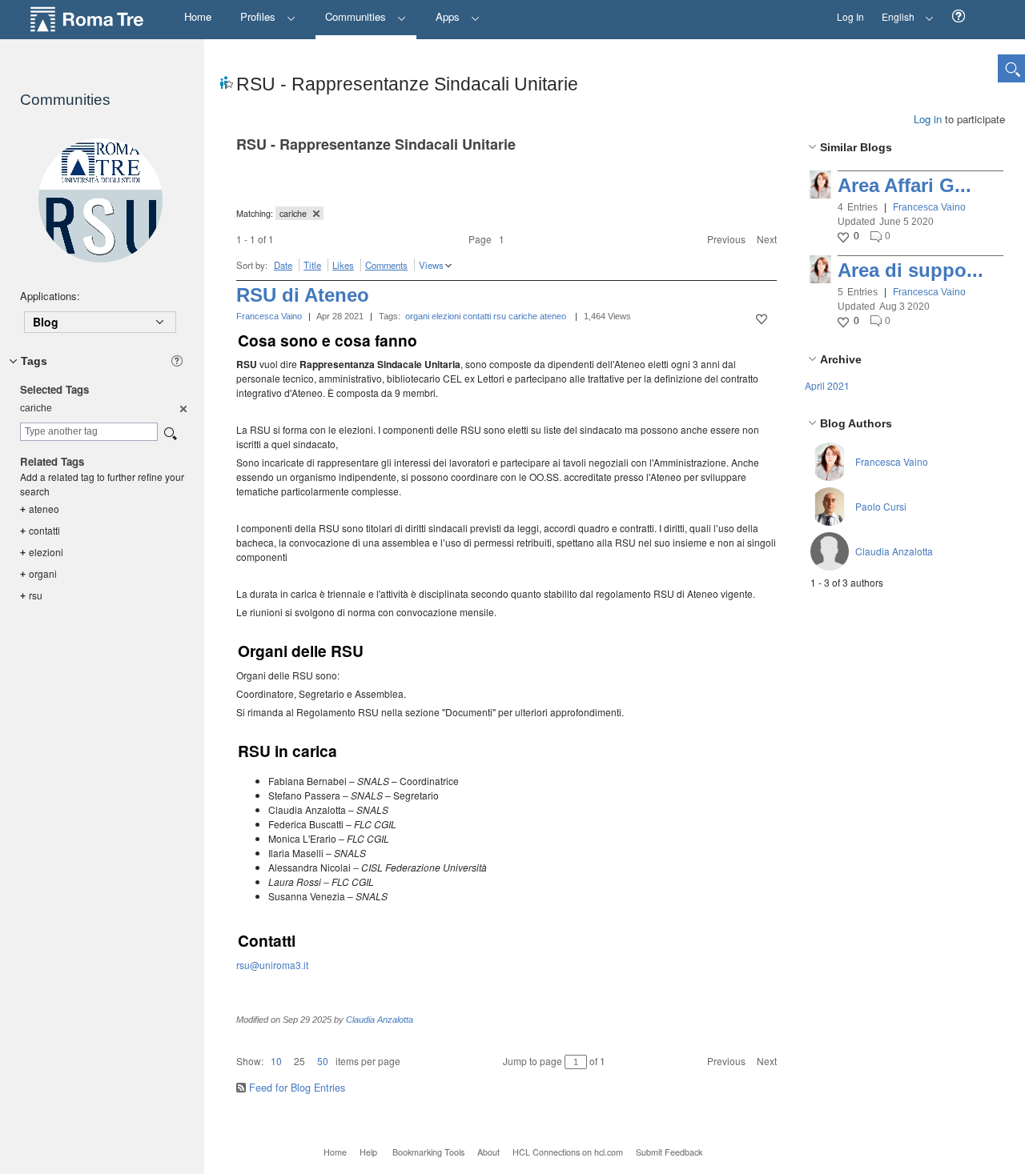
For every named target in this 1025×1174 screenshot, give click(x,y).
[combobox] (89, 432)
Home (335, 1152)
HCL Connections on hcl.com (567, 1152)
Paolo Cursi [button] (880, 506)
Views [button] (431, 264)
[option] (182, 408)
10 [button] (276, 1061)
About (488, 1152)
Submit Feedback (669, 1152)
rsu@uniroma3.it (272, 965)
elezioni (446, 316)
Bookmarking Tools (428, 1152)
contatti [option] (40, 530)
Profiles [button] (259, 16)
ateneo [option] (39, 508)
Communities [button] (357, 16)
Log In (850, 16)
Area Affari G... (904, 185)
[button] (958, 16)
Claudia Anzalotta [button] (894, 551)
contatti (477, 316)
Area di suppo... (910, 270)
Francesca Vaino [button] (929, 207)
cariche (522, 316)
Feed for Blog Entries (297, 1087)
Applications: (50, 295)
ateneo (553, 316)
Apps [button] (449, 16)
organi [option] (38, 573)
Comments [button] (386, 264)
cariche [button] (294, 213)
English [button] (893, 11)
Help (368, 1152)
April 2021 (827, 385)
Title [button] (312, 264)
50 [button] (322, 1061)
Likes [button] (343, 264)
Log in (928, 118)
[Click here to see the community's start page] (100, 200)
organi (417, 316)
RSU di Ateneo (302, 295)
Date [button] (283, 264)
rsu (499, 316)
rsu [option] (31, 595)
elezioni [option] (41, 552)
